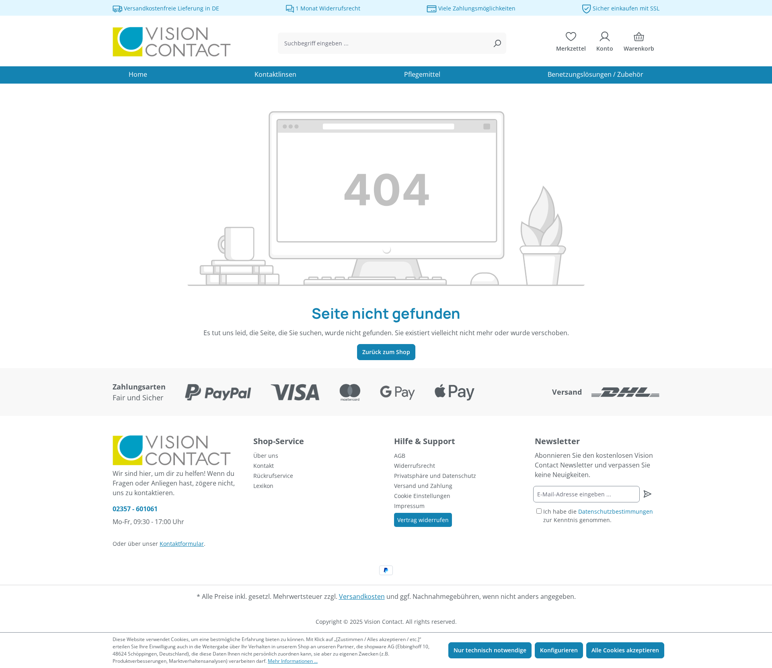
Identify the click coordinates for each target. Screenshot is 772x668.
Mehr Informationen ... (293, 661)
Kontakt (263, 465)
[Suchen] (497, 43)
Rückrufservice (273, 475)
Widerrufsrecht (414, 465)
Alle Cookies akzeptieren (625, 650)
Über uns (265, 455)
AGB (399, 455)
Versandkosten (362, 596)
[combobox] (383, 43)
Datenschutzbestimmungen (615, 511)
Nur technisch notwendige (490, 650)
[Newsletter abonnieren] (647, 494)
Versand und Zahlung (423, 486)
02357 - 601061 (135, 508)
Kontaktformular (182, 543)
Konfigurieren (559, 650)
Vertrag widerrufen (423, 520)
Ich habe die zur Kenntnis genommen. (598, 516)
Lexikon (263, 486)
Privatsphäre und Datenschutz (435, 475)
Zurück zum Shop (386, 352)
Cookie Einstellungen (422, 496)
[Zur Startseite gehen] (173, 42)
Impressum (409, 506)
